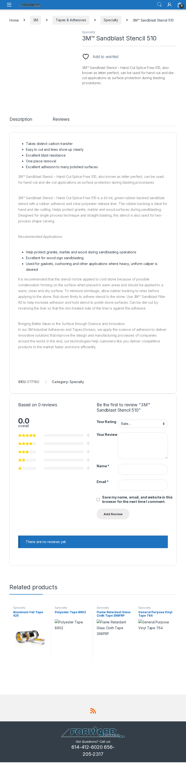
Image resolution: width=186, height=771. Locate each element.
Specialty (111, 20)
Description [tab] (20, 119)
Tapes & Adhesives (71, 20)
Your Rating (106, 422)
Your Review (107, 434)
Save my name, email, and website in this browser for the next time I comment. (137, 499)
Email (102, 482)
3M (35, 20)
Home (14, 20)
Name (103, 466)
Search (159, 4)
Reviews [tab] (61, 119)
